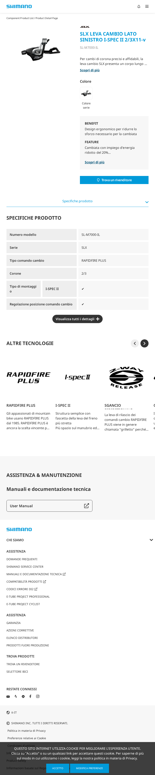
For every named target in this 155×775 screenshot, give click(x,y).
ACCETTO (57, 768)
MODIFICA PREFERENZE (89, 768)
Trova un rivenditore (117, 180)
